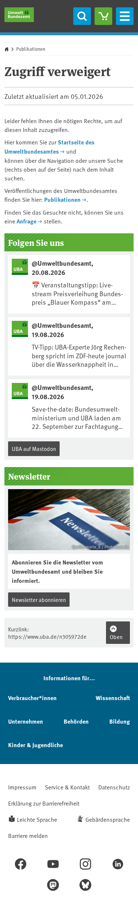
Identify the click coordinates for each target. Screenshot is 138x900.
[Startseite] (19, 14)
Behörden (76, 721)
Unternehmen (25, 721)
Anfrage (26, 221)
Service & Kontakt (67, 787)
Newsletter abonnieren (39, 599)
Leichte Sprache (37, 819)
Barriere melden (28, 835)
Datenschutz (114, 787)
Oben (116, 637)
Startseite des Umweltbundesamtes (49, 146)
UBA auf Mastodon (34, 448)
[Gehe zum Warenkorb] (103, 16)
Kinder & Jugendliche (35, 745)
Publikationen (30, 49)
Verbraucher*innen (32, 697)
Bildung (119, 721)
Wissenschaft (113, 697)
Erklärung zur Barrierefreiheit (43, 803)
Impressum (22, 787)
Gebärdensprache (107, 819)
